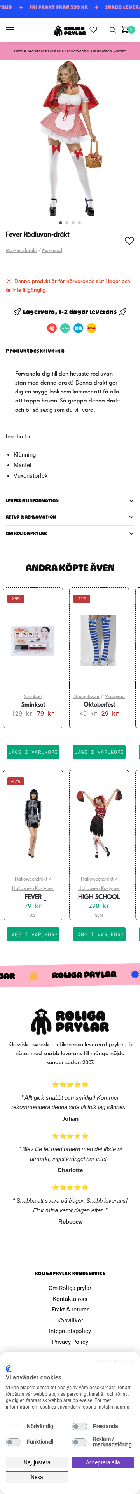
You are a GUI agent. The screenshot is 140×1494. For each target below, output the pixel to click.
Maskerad (52, 250)
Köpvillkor (70, 1320)
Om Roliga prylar (70, 1288)
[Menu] (17, 30)
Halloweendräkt (31, 879)
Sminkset (33, 697)
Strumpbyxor (87, 697)
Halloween (75, 51)
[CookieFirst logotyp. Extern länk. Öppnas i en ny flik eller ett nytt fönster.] (9, 1368)
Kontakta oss (70, 1299)
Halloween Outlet (108, 51)
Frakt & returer (70, 1309)
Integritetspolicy (70, 1330)
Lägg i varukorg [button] (33, 751)
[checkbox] (13, 1426)
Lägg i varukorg (33, 934)
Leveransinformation (32, 501)
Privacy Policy (70, 1341)
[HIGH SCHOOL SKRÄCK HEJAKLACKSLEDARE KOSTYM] (99, 823)
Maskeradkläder (44, 51)
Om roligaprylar (26, 533)
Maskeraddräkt (21, 250)
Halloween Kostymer (33, 888)
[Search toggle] (113, 30)
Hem (18, 51)
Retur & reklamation (31, 517)
